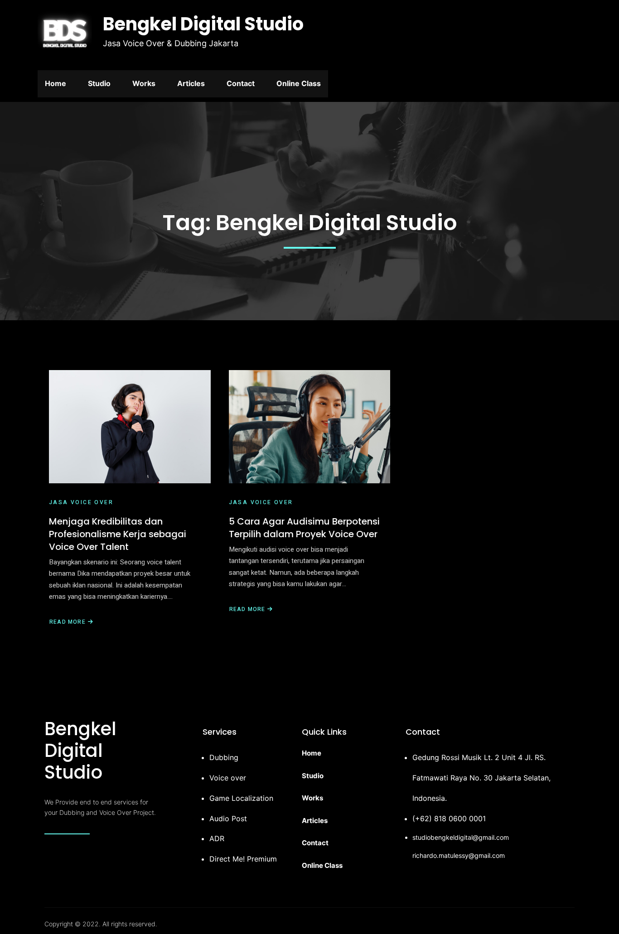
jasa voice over (81, 502)
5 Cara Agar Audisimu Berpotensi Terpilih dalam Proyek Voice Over (304, 527)
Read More (67, 622)
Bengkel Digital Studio (203, 24)
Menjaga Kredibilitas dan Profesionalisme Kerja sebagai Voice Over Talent (117, 534)
